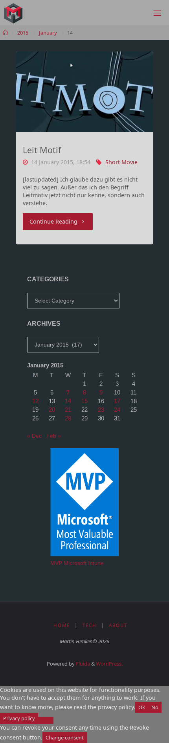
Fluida (82, 663)
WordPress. (109, 663)
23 (101, 409)
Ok (141, 707)
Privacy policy (19, 718)
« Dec (34, 436)
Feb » (53, 436)
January (48, 32)
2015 (22, 32)
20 (52, 409)
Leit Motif (42, 150)
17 (117, 401)
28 (68, 418)
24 (117, 409)
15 (84, 401)
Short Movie (121, 162)
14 (68, 401)
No (154, 707)
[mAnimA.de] (13, 13)
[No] (45, 720)
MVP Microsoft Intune (77, 563)
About (118, 625)
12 (35, 401)
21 (68, 409)
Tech (90, 625)
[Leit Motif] (84, 91)
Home (61, 625)
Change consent (65, 737)
